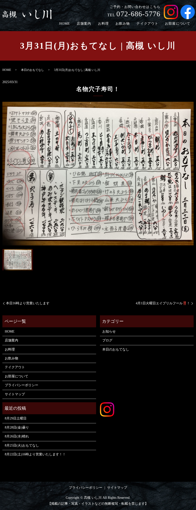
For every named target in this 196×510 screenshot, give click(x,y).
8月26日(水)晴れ (17, 436)
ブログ (107, 340)
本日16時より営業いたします (27, 303)
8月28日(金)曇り (17, 427)
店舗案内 (84, 23)
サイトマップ (15, 394)
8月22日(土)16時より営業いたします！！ (35, 454)
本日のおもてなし (32, 70)
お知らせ (109, 331)
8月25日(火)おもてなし (22, 445)
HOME (64, 23)
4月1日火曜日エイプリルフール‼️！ (163, 303)
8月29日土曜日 (16, 418)
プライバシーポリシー (21, 385)
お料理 (103, 23)
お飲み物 (122, 23)
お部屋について (177, 23)
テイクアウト (147, 23)
